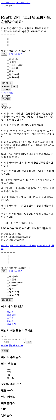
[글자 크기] (2, 252)
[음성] (11, 252)
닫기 (4, 105)
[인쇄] (14, 252)
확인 (4, 54)
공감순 (12, 345)
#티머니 (5, 245)
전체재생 (6, 89)
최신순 (4, 345)
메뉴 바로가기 (23, 2)
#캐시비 (14, 245)
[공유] (8, 252)
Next (14, 86)
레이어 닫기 (7, 83)
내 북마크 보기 (15, 53)
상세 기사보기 (8, 92)
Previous (6, 86)
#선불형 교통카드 (27, 245)
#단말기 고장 (43, 245)
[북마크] (5, 252)
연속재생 (6, 99)
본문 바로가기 (8, 2)
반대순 (19, 345)
